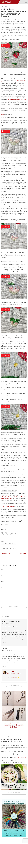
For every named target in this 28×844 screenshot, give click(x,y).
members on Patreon (8, 506)
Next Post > (23, 553)
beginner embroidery (8, 543)
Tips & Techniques (21, 757)
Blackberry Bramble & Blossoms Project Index (13, 740)
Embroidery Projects (8, 546)
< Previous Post (5, 553)
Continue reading (17, 793)
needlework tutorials (9, 548)
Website (2, 581)
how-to (19, 546)
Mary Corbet (13, 671)
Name (2, 569)
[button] (25, 1)
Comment (3, 588)
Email (2, 575)
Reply (6, 642)
